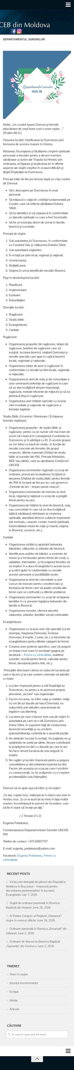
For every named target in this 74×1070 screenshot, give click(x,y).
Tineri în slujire (18, 974)
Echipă (13, 991)
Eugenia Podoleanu (29, 855)
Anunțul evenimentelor (23, 983)
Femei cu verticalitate (37, 655)
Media (13, 1000)
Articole (14, 1009)
